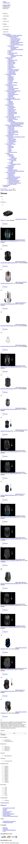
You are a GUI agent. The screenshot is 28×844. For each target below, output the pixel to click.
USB (7, 800)
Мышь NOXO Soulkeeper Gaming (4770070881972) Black (13, 560)
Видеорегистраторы (12, 169)
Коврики (10, 83)
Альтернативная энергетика (12, 178)
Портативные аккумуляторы (17, 122)
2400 (6, 772)
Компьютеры (11, 45)
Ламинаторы (11, 103)
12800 (7, 782)
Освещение (10, 166)
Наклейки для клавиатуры (17, 42)
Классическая (9, 741)
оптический (8, 761)
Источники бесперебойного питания (16, 136)
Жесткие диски (11, 63)
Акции (4, 1)
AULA (7, 746)
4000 (6, 775)
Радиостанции (11, 165)
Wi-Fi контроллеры (12, 112)
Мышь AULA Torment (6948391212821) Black (13, 691)
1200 (6, 767)
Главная (2, 190)
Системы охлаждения (13, 70)
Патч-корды (11, 108)
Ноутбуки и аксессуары (13, 36)
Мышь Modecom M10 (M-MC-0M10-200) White (13, 346)
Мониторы (10, 86)
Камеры (12, 156)
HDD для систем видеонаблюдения (16, 171)
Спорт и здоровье (12, 159)
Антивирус (5, 186)
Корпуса (10, 58)
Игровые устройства (13, 82)
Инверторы (10, 138)
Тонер (9, 148)
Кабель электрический (13, 132)
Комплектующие (9, 57)
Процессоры (11, 61)
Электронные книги (12, 53)
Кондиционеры (11, 173)
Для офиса (10, 162)
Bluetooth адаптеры (12, 113)
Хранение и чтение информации (13, 90)
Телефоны (10, 102)
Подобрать (3, 734)
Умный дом (10, 155)
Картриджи (10, 146)
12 (6, 795)
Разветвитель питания (13, 134)
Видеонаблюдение (10, 167)
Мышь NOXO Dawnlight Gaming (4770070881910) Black (13, 538)
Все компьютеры (14, 47)
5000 (6, 776)
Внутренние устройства (13, 69)
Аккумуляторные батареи (14, 180)
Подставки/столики (15, 40)
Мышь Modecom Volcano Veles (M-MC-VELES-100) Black (13, 583)
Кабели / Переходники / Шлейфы (13, 125)
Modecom (7, 747)
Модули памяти (11, 62)
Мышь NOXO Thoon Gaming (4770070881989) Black (13, 240)
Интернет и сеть (9, 104)
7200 (6, 780)
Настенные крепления (13, 88)
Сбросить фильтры (5, 802)
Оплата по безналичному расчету (10, 816)
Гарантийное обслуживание (9, 821)
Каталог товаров (6, 34)
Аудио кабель (11, 129)
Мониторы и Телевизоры (11, 84)
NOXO (7, 749)
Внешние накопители (13, 94)
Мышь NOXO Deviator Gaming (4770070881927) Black (13, 605)
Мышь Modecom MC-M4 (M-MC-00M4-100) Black (13, 262)
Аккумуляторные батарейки (17, 123)
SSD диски (10, 64)
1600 (6, 768)
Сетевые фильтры (12, 141)
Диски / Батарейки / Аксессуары (13, 116)
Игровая (7, 740)
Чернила (10, 149)
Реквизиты (5, 828)
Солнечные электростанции (14, 182)
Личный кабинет (7, 5)
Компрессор (11, 174)
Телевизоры (11, 87)
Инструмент (11, 115)
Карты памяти (11, 93)
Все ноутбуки (14, 37)
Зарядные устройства (13, 119)
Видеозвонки (14, 158)
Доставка (5, 809)
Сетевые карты (11, 71)
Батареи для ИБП (12, 139)
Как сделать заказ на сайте (9, 807)
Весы (12, 161)
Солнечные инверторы (13, 181)
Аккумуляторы (11, 121)
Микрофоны (11, 79)
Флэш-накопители (12, 92)
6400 (6, 778)
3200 (6, 774)
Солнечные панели (12, 179)
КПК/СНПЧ (11, 147)
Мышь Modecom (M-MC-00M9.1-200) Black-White (13, 303)
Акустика (10, 81)
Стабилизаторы (11, 140)
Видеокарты (11, 66)
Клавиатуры (11, 76)
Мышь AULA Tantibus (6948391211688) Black (13, 494)
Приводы (10, 68)
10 (6, 793)
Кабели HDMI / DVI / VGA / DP (15, 126)
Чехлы (9, 51)
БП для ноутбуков (15, 43)
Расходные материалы (11, 143)
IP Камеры (10, 168)
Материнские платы (12, 60)
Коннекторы (11, 106)
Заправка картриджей (8, 822)
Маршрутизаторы (12, 109)
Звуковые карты (11, 73)
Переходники (11, 128)
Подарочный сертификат (8, 813)
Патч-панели (11, 114)
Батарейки (10, 120)
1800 (6, 770)
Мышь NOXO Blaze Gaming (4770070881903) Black (13, 516)
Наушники (10, 80)
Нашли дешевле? (7, 815)
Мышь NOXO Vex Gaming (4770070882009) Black (14, 669)
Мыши (9, 75)
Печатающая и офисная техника (13, 99)
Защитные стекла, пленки (16, 55)
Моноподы (10, 154)
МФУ (9, 100)
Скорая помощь (6, 185)
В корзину (5, 223)
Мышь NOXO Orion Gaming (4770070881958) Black (13, 626)
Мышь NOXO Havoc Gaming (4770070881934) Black (13, 451)
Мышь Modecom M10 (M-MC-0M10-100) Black (13, 325)
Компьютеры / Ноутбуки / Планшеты (14, 35)
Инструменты (11, 175)
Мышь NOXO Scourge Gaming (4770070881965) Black (13, 366)
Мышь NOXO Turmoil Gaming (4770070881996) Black (13, 473)
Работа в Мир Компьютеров (9, 830)
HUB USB (10, 96)
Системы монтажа (12, 184)
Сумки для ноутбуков (15, 38)
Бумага (9, 145)
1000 (6, 766)
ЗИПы (9, 151)
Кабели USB (11, 127)
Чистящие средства (12, 152)
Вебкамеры (10, 77)
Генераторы (11, 142)
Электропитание (9, 135)
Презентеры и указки (15, 164)
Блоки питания (11, 67)
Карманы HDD (11, 97)
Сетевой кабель (11, 107)
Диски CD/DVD (12, 117)
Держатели (13, 56)
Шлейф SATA (11, 133)
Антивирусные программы (17, 44)
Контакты (5, 827)
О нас (4, 831)
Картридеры (11, 95)
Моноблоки (13, 48)
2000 (6, 771)
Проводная (8, 755)
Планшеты (10, 50)
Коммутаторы (11, 110)
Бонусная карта (6, 812)
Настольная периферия (11, 74)
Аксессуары (11, 54)
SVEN (7, 750)
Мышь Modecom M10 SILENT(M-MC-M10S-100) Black (13, 409)
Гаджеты (8, 153)
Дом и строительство (10, 172)
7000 (6, 779)
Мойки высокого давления (14, 177)
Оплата (4, 810)
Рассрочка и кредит (7, 811)
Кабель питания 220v (13, 130)
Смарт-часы (13, 160)
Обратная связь (6, 2)
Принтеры (10, 101)
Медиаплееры (11, 89)
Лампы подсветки (15, 41)
